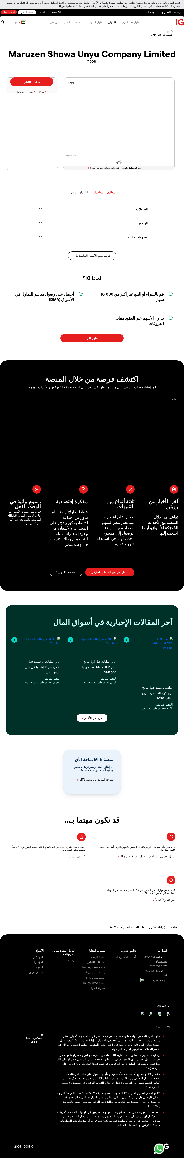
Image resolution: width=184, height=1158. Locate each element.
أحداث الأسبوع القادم (123, 956)
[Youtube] (150, 1014)
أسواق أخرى (36, 972)
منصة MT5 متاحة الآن (94, 759)
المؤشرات (38, 962)
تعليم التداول (128, 950)
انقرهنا (155, 980)
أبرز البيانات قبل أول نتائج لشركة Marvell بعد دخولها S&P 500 (99, 667)
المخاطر (94, 1044)
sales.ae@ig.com (158, 965)
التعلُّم (67, 22)
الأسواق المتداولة (78, 192)
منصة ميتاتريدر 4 (95, 977)
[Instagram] (141, 1014)
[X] (159, 1014)
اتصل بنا (162, 950)
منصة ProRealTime (93, 982)
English (16, 22)
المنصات (79, 22)
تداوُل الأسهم (96, 22)
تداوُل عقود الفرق (131, 22)
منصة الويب (98, 956)
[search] (2, 22)
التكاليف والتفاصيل (105, 192)
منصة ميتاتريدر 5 (95, 972)
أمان (31, 91)
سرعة (41, 91)
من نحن (54, 22)
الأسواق (112, 22)
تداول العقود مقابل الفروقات (63, 952)
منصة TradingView (93, 967)
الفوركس (38, 956)
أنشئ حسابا (9, 12)
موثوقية (20, 91)
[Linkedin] (167, 1014)
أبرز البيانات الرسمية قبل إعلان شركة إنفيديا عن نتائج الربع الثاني (42, 667)
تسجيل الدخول (27, 12)
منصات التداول (96, 950)
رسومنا (70, 960)
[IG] (180, 22)
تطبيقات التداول (95, 962)
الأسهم (40, 967)
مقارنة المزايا (97, 988)
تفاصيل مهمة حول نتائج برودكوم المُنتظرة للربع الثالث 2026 (157, 693)
